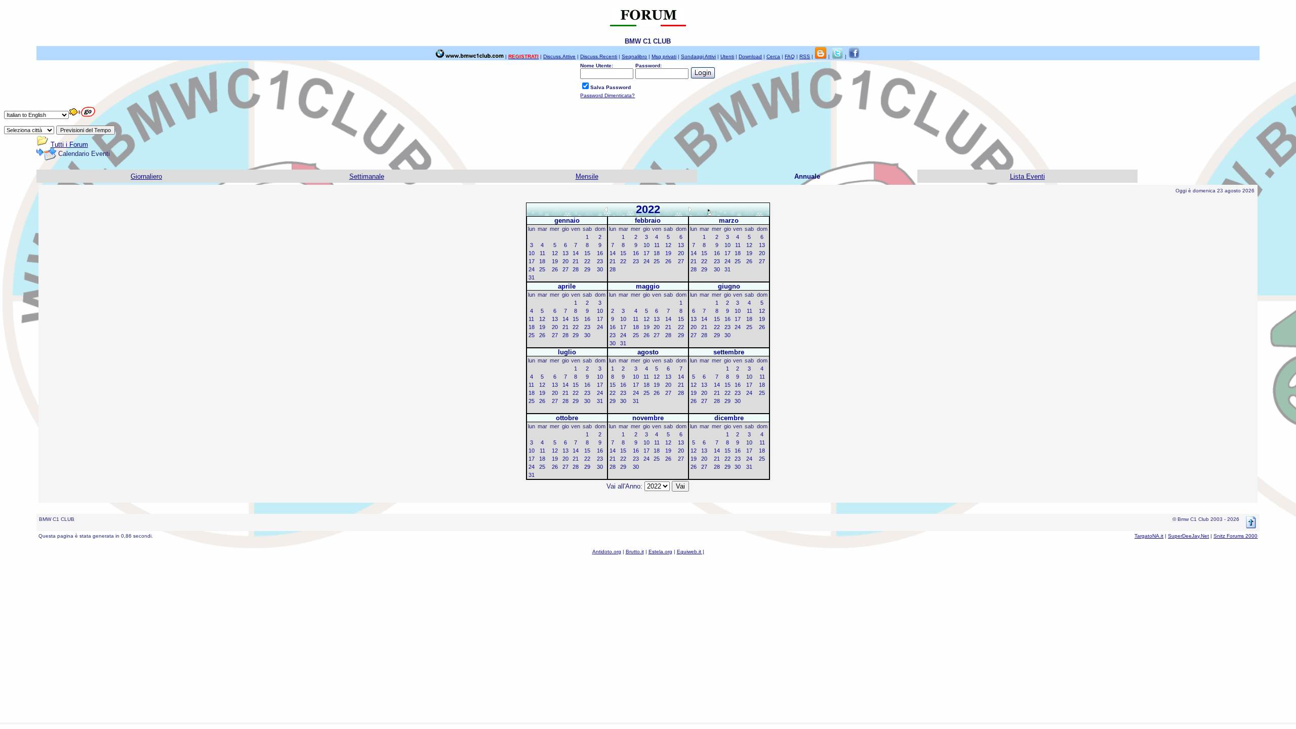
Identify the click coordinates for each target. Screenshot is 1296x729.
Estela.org (660, 551)
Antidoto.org (606, 551)
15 (587, 253)
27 (565, 269)
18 (542, 261)
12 (555, 253)
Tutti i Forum (69, 144)
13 (565, 253)
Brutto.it (635, 551)
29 (587, 269)
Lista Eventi (1027, 176)
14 (576, 253)
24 (532, 269)
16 (600, 253)
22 (587, 261)
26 (555, 269)
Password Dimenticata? (607, 95)
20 (565, 261)
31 (532, 277)
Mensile (587, 176)
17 (532, 261)
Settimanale (366, 176)
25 (542, 269)
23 (600, 261)
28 (576, 269)
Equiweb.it (689, 551)
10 (532, 253)
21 (576, 261)
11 (542, 253)
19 (555, 261)
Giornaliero (146, 176)
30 (600, 269)
